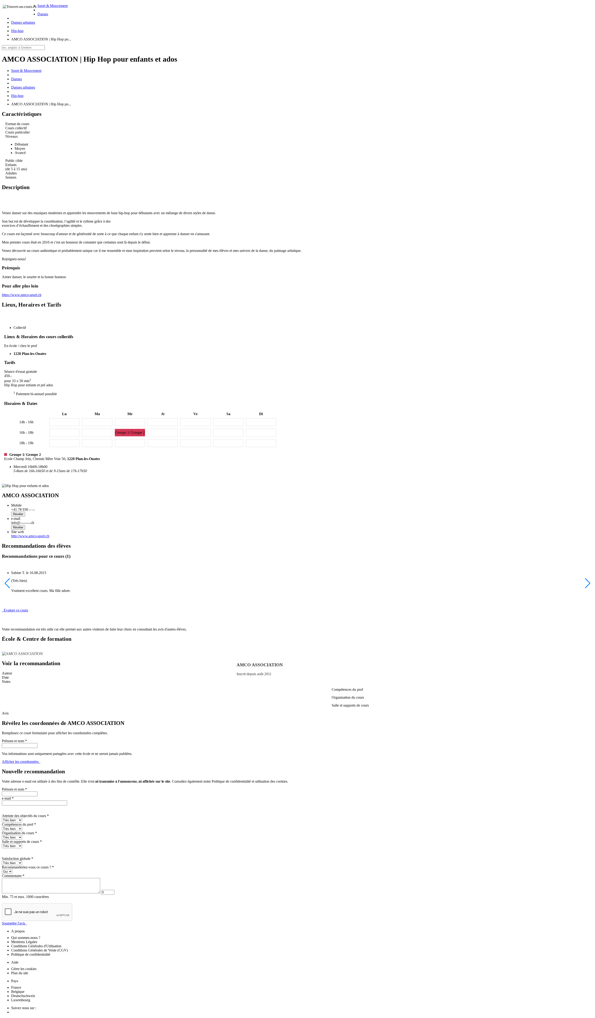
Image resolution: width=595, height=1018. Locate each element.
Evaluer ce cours (15, 610)
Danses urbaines (23, 22)
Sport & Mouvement (52, 6)
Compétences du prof (19, 824)
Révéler (18, 514)
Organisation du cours (19, 833)
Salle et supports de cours (22, 842)
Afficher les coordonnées (21, 762)
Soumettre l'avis (14, 923)
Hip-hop (17, 31)
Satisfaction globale (17, 859)
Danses (42, 14)
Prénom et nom (14, 741)
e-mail (8, 798)
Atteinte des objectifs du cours (25, 816)
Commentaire (13, 876)
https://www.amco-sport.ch (21, 295)
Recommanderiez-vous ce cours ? (28, 867)
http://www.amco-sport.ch (30, 536)
